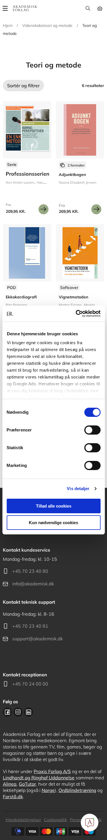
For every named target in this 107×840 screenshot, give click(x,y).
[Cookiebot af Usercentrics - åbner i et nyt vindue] (76, 313)
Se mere (44, 209)
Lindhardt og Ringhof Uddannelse (38, 777)
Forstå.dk (13, 796)
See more (80, 160)
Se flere (27, 160)
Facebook (7, 712)
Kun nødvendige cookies (53, 522)
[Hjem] (25, 8)
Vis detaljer (78, 488)
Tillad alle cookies (53, 506)
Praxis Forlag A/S (52, 771)
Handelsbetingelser (23, 819)
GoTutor (27, 784)
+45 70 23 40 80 (30, 571)
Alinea (10, 784)
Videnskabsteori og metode (47, 25)
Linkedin (28, 712)
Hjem (8, 25)
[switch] (92, 430)
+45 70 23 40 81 (30, 626)
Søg (88, 8)
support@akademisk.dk (37, 638)
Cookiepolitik (55, 819)
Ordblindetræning (77, 790)
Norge (48, 790)
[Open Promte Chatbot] (89, 822)
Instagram (18, 712)
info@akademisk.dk (33, 584)
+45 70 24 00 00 (30, 684)
